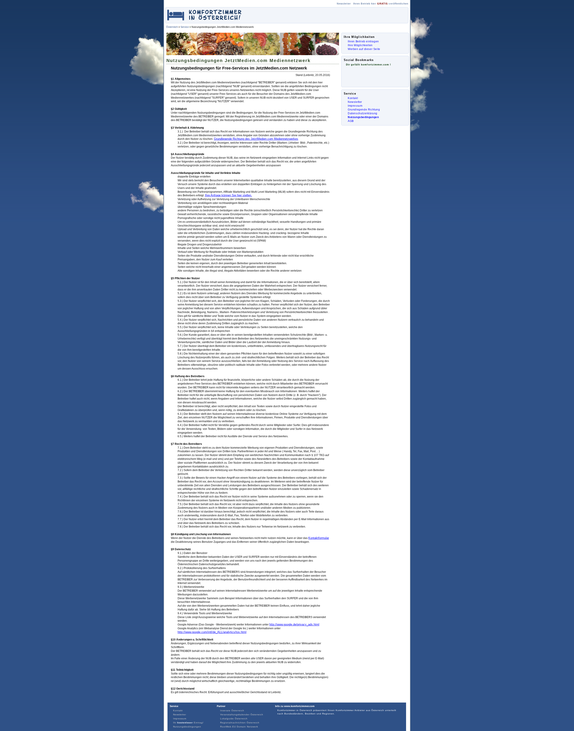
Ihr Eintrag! (188, 722)
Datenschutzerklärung (362, 113)
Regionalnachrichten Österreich (239, 722)
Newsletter (344, 3)
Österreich (172, 27)
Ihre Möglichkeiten (360, 45)
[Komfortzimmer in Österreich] (204, 21)
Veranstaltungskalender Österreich (241, 714)
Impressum (355, 105)
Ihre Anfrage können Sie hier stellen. (228, 195)
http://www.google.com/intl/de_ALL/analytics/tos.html (212, 632)
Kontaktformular (318, 538)
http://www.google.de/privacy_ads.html (294, 624)
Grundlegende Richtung (364, 109)
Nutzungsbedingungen (363, 117)
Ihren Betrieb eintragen (363, 41)
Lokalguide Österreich (234, 718)
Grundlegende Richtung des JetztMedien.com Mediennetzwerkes (256, 139)
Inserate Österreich (232, 710)
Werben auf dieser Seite (364, 49)
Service (184, 27)
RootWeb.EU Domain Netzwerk (239, 726)
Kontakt (353, 98)
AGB (351, 121)
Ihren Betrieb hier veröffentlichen (380, 3)
